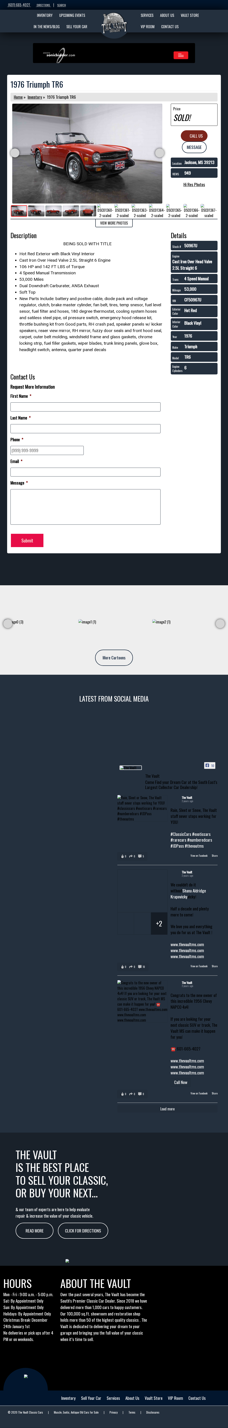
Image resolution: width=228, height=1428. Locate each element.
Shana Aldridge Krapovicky (188, 893)
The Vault (187, 797)
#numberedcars (199, 840)
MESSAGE (194, 147)
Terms (131, 1412)
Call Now (180, 1082)
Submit (27, 540)
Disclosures (152, 1412)
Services (113, 1398)
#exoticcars (201, 834)
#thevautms (194, 846)
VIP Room (175, 1398)
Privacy (114, 1412)
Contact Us (197, 1398)
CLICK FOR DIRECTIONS (83, 1230)
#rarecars (178, 840)
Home (18, 97)
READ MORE (35, 1230)
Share (215, 855)
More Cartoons (114, 657)
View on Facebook (199, 855)
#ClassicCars (181, 834)
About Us (132, 1398)
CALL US (196, 136)
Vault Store (154, 1398)
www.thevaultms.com (187, 944)
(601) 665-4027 (19, 5)
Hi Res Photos (194, 184)
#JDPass (177, 846)
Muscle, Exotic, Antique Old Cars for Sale (76, 1412)
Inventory (35, 97)
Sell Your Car (91, 1398)
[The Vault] (131, 767)
